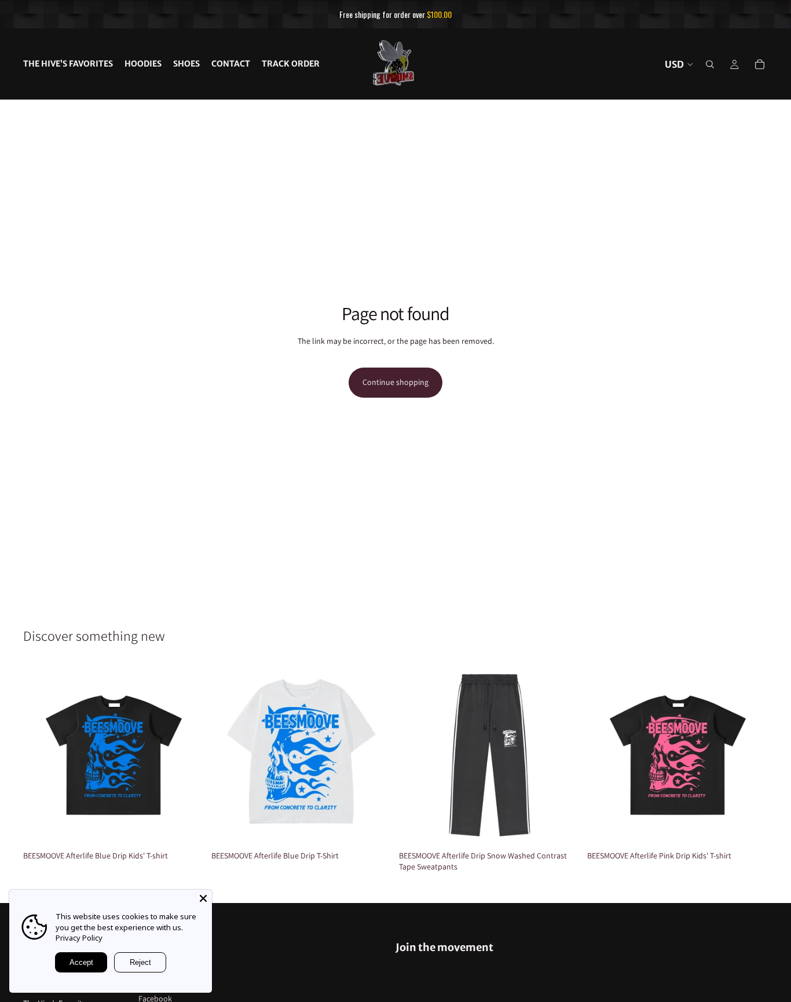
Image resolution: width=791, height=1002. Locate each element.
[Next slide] (187, 755)
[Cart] (759, 64)
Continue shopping (395, 382)
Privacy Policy (79, 938)
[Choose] (186, 827)
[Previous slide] (40, 755)
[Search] (710, 64)
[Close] (203, 898)
